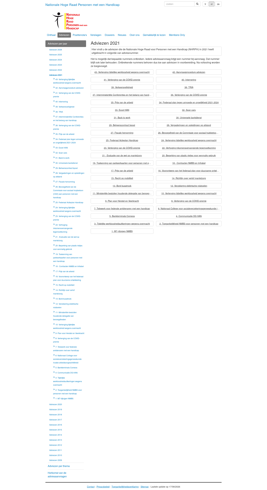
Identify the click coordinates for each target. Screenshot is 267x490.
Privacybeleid (103, 486)
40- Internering (189, 79)
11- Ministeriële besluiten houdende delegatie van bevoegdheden (123, 193)
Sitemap (145, 486)
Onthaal (51, 35)
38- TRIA (188, 87)
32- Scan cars (189, 109)
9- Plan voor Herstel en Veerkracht (122, 200)
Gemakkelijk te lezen (154, 35)
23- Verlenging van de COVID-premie (122, 147)
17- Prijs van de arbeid (122, 170)
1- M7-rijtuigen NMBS (122, 231)
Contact (91, 486)
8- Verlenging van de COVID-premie (188, 200)
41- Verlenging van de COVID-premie (122, 79)
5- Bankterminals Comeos (122, 216)
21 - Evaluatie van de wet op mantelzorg (122, 155)
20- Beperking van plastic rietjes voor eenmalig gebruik (189, 155)
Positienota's (80, 35)
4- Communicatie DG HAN (189, 216)
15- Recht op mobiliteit (122, 178)
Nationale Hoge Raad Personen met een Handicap (82, 4)
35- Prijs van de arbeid (122, 102)
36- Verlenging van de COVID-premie (189, 94)
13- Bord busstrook (122, 185)
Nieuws (122, 35)
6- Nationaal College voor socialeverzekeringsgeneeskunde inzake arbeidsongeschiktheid (190, 208)
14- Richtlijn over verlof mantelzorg (189, 178)
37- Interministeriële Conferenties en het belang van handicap (123, 94)
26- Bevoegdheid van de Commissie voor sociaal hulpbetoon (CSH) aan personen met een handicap (190, 132)
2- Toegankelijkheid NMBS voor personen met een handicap (188, 223)
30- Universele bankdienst (189, 117)
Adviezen (64, 35)
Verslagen (95, 35)
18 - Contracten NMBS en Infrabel (189, 163)
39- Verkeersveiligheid (122, 87)
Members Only (177, 35)
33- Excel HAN (122, 109)
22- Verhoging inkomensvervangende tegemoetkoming (189, 147)
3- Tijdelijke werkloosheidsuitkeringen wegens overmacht (122, 223)
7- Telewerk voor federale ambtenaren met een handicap (122, 208)
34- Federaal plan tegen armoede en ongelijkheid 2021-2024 (189, 102)
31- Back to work (122, 117)
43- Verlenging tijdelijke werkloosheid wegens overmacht (122, 72)
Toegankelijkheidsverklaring (125, 486)
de (218, 4)
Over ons (135, 35)
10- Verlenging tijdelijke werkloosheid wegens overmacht (188, 193)
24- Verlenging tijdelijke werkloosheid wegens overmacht (188, 140)
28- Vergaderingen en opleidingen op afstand (189, 125)
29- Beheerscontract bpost (122, 125)
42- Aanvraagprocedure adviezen (188, 72)
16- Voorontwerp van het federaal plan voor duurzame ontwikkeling (190, 170)
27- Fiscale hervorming (122, 132)
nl (211, 4)
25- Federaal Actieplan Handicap (122, 140)
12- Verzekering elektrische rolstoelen (188, 185)
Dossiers (109, 35)
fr (205, 4)
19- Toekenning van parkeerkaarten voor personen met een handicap (123, 163)
